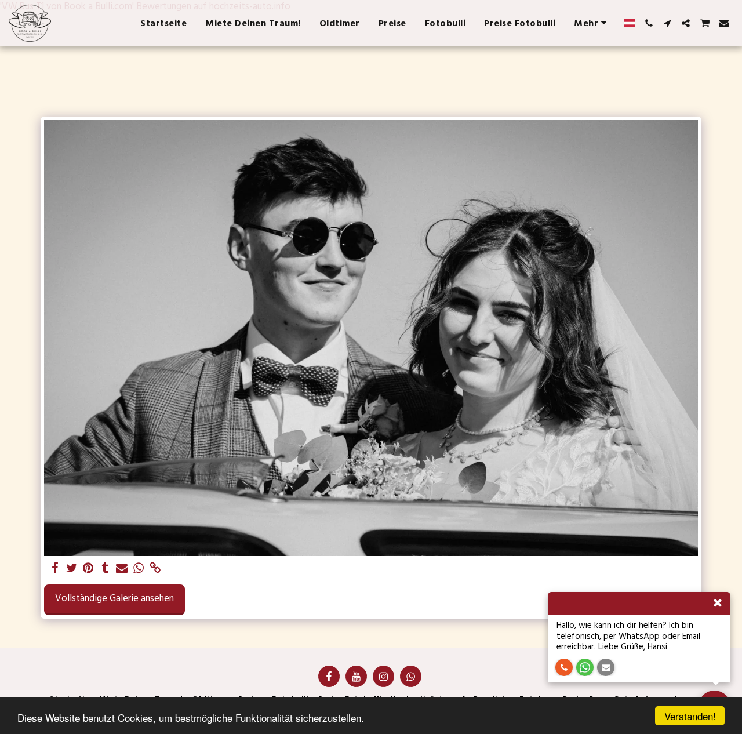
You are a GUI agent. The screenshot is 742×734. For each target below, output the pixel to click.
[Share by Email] (122, 569)
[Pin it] (88, 569)
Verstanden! (690, 715)
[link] (156, 569)
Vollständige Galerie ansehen (114, 598)
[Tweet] (72, 569)
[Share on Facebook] (55, 569)
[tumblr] (105, 569)
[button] (648, 23)
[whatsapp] (139, 569)
